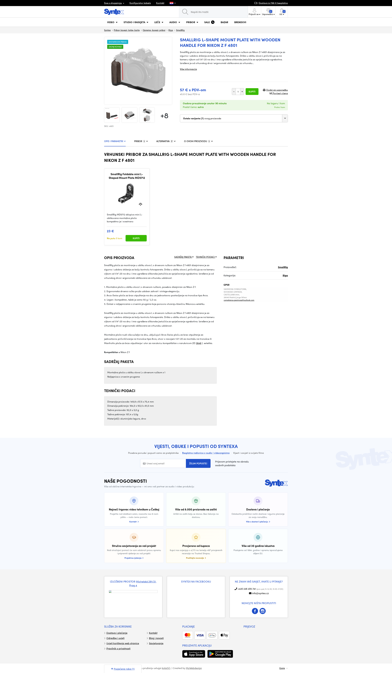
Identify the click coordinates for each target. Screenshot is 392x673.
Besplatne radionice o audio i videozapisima (206, 453)
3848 (198, 343)
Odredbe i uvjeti (115, 638)
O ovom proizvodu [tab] (196, 141)
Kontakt (160, 3)
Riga (170, 30)
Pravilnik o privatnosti (118, 648)
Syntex (107, 30)
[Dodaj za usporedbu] (140, 204)
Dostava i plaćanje (116, 633)
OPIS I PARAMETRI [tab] (113, 141)
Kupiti (252, 91)
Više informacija (188, 69)
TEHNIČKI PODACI (205, 257)
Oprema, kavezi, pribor (154, 30)
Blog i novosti (156, 638)
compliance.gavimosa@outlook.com (239, 300)
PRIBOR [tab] (139, 141)
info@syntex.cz (260, 593)
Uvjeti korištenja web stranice (122, 643)
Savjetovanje (156, 643)
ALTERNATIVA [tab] (164, 141)
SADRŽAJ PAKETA (183, 257)
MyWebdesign (194, 668)
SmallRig (180, 30)
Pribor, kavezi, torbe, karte (127, 30)
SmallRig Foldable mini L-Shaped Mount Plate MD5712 (127, 175)
